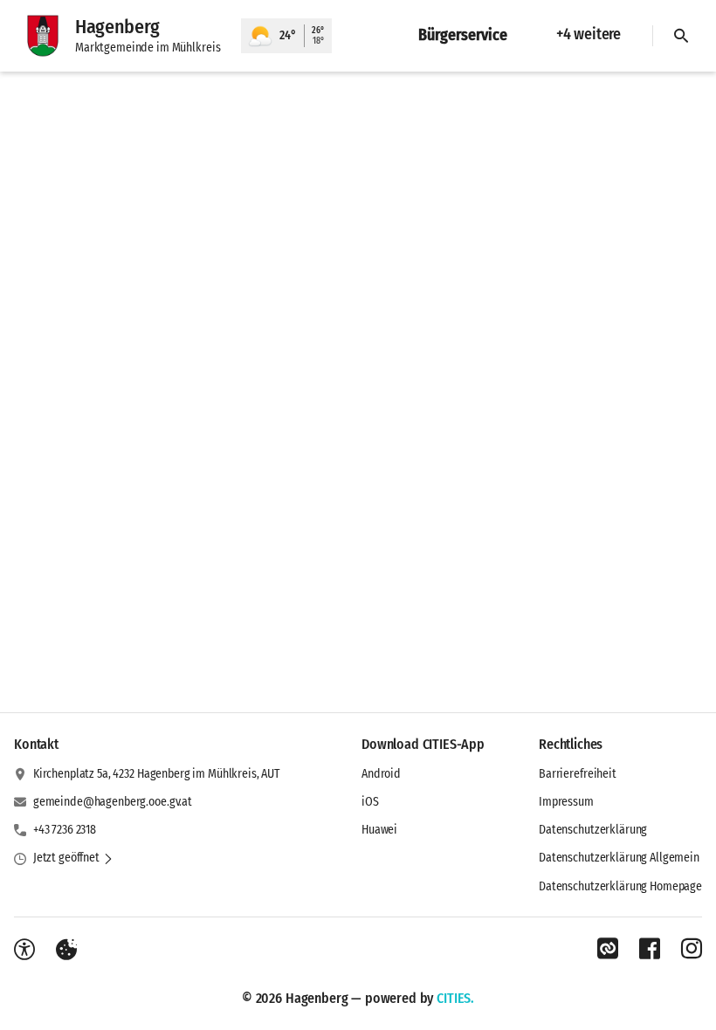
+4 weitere (588, 34)
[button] (73, 858)
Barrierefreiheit (577, 773)
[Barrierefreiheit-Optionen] (24, 949)
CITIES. (455, 998)
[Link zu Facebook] (649, 948)
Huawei (379, 829)
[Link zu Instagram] (691, 948)
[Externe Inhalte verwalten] (66, 949)
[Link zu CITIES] (607, 948)
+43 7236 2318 (64, 829)
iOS (370, 801)
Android (381, 773)
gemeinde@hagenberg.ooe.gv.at (112, 801)
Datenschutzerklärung (593, 829)
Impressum (566, 801)
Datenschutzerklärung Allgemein (619, 857)
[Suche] (681, 36)
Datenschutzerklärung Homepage (620, 886)
